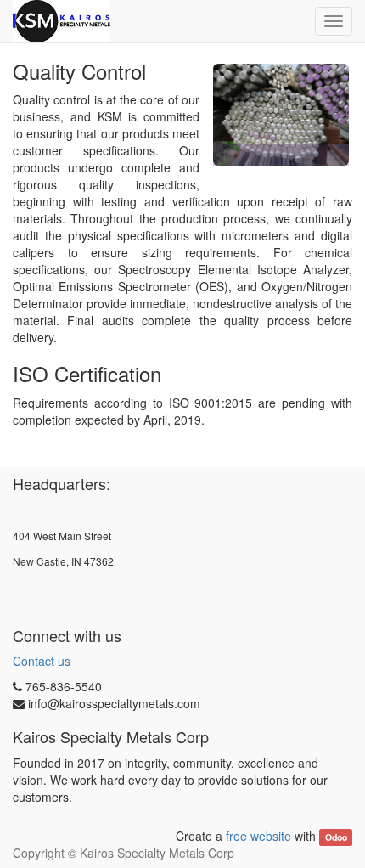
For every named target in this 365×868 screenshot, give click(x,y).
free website (258, 835)
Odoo (336, 837)
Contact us (41, 660)
